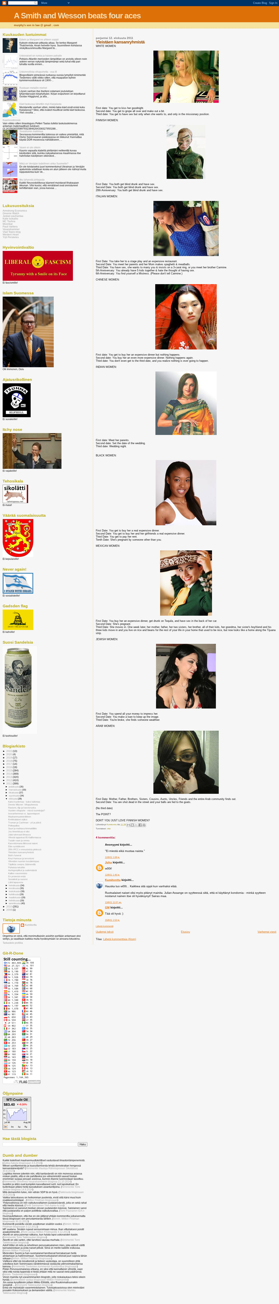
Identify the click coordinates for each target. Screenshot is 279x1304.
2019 (9, 757)
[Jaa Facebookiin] (140, 825)
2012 (9, 780)
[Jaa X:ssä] (136, 825)
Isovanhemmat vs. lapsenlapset (24, 813)
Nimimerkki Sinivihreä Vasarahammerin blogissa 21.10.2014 (37, 1181)
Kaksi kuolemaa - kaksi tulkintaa (24, 802)
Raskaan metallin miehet (33, 87)
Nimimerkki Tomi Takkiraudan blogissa (24, 1237)
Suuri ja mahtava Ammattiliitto (22, 828)
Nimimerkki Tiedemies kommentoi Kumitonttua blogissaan (45, 1266)
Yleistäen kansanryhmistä (21, 852)
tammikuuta (15, 903)
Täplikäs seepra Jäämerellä (22, 864)
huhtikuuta (14, 894)
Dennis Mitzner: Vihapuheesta (23, 804)
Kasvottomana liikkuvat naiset (23, 843)
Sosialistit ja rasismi (17, 879)
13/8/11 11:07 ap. (113, 902)
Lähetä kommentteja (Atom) (119, 939)
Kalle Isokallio (10, 218)
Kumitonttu (113, 880)
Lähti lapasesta (15, 882)
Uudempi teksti (105, 931)
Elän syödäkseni (16, 846)
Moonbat (7, 224)
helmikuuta (14, 900)
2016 (9, 767)
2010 (9, 906)
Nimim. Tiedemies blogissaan (19, 1274)
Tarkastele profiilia (13, 942)
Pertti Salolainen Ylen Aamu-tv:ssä (44, 1205)
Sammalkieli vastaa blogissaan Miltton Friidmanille (39, 1279)
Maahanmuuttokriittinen (19, 816)
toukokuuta (14, 891)
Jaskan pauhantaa (13, 216)
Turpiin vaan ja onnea (18, 840)
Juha (108, 862)
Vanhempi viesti (267, 931)
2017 (9, 764)
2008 (9, 909)
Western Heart (11, 234)
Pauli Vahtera (10, 226)
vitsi (108, 828)
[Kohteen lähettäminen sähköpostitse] (128, 825)
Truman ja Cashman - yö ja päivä (24, 822)
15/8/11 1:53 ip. (112, 920)
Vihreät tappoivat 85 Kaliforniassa (24, 837)
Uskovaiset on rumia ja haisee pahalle (40, 55)
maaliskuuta (15, 897)
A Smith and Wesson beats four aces (77, 15)
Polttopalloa (13, 825)
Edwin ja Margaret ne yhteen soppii (39, 39)
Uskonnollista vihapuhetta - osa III (38, 71)
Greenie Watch (11, 213)
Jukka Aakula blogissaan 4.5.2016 (22, 1163)
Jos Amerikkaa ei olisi (18, 831)
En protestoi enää (17, 876)
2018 (9, 761)
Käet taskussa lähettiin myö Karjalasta (40, 104)
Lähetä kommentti (104, 926)
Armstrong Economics (15, 210)
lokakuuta (14, 792)
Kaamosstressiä (11, 120)
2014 (9, 773)
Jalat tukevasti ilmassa (19, 834)
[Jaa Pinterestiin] (144, 825)
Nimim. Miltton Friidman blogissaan (31, 1258)
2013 (9, 777)
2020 (9, 754)
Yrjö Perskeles (11, 237)
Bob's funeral (14, 855)
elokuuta (13, 798)
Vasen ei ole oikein (29, 147)
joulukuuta (14, 786)
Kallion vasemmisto (17, 873)
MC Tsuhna (9, 221)
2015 (9, 770)
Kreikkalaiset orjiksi (17, 819)
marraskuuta (15, 789)
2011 (9, 783)
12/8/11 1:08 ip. (112, 857)
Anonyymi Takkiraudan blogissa (33, 1285)
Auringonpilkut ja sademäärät (22, 870)
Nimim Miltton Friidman (16, 1250)
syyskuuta (14, 795)
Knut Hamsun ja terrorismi (21, 858)
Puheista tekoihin (16, 867)
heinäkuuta (14, 885)
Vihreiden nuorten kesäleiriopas (23, 861)
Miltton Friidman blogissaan (42, 1200)
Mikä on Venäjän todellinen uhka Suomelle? (43, 163)
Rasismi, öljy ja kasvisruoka (22, 807)
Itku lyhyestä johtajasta (32, 179)
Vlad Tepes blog (12, 232)
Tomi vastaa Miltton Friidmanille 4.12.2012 (45, 1232)
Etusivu (185, 931)
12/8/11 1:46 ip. (112, 875)
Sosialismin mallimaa (31, 131)
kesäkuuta (14, 888)
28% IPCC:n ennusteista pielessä (24, 849)
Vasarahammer (11, 229)
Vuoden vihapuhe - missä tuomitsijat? (26, 810)
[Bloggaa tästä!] (132, 825)
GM (107, 907)
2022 (9, 751)
